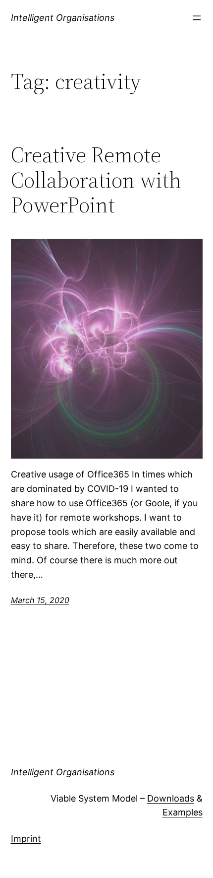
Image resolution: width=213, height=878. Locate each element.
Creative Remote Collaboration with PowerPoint (96, 180)
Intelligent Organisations (62, 17)
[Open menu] (197, 18)
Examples (182, 812)
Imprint (26, 838)
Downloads (170, 798)
